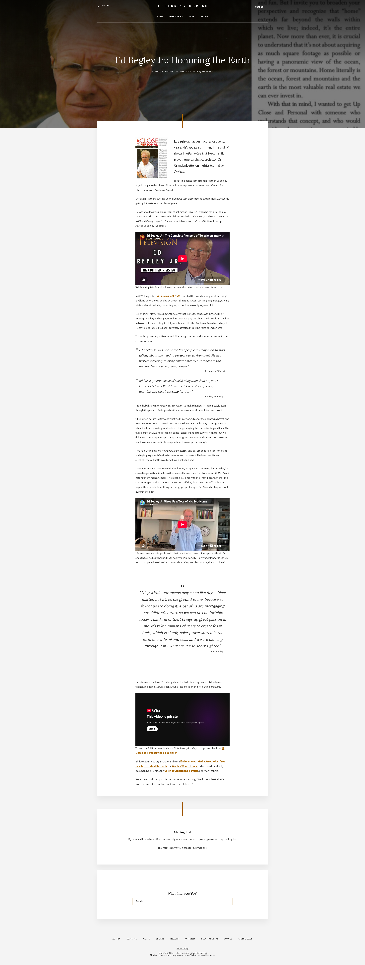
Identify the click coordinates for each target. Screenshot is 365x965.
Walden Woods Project (185, 766)
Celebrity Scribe (183, 6)
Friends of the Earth (155, 766)
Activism (167, 72)
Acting (156, 72)
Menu (260, 7)
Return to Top (182, 948)
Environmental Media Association (199, 761)
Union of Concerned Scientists (181, 770)
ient (168, 296)
